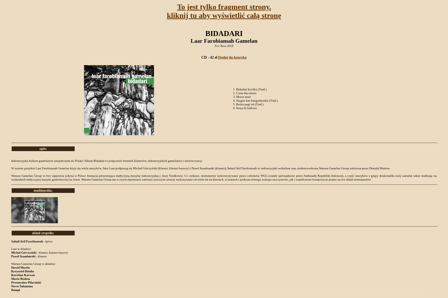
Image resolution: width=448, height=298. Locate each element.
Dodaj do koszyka (232, 57)
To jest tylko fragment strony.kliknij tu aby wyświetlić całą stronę (224, 11)
